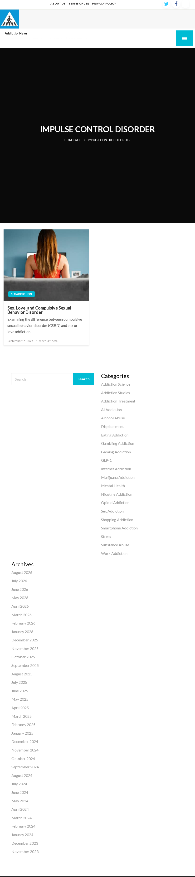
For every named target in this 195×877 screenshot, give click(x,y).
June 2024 (19, 792)
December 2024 (24, 741)
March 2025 (21, 716)
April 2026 (20, 606)
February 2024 (23, 826)
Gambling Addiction (117, 443)
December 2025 (24, 640)
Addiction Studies (115, 392)
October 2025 (23, 656)
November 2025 (25, 648)
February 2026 (23, 623)
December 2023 (24, 843)
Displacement (112, 426)
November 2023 (25, 851)
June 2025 (19, 690)
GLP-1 (106, 460)
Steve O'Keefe (48, 341)
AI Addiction (111, 409)
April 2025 (20, 707)
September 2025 (25, 665)
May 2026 (19, 597)
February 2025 (23, 724)
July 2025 (19, 682)
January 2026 (22, 631)
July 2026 (19, 580)
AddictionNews (16, 33)
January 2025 (22, 733)
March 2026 (21, 614)
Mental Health (113, 485)
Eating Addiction (114, 435)
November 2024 (25, 750)
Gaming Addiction (116, 452)
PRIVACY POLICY (104, 3)
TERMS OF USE (78, 3)
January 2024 (22, 834)
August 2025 (21, 674)
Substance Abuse (115, 545)
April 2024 (20, 809)
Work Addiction (114, 553)
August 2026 (21, 572)
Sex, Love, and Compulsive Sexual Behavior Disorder (39, 310)
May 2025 (19, 699)
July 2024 (19, 783)
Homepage (72, 140)
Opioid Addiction (115, 502)
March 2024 (21, 817)
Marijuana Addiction (118, 477)
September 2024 (25, 767)
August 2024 (21, 775)
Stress (106, 536)
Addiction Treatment (118, 401)
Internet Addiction (116, 468)
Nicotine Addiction (116, 494)
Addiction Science (115, 384)
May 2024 (19, 801)
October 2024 (23, 758)
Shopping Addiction (117, 519)
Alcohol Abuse (113, 418)
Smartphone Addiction (119, 528)
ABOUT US (57, 3)
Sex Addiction (21, 294)
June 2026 (19, 589)
